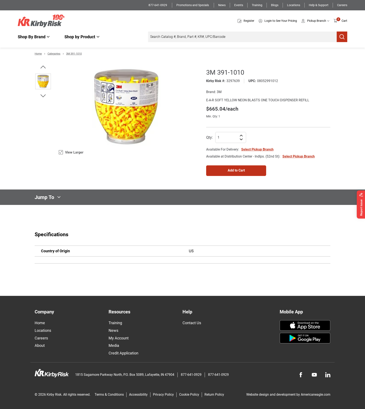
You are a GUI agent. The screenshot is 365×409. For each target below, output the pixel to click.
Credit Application (123, 353)
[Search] (342, 37)
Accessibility (138, 395)
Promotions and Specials (193, 5)
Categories (54, 53)
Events (238, 5)
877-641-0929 (158, 5)
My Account (119, 338)
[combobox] (242, 37)
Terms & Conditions (109, 395)
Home (38, 53)
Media (114, 345)
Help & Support (318, 5)
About (40, 345)
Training (257, 5)
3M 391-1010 (74, 53)
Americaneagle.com (315, 395)
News (222, 5)
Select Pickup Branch (257, 149)
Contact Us (191, 323)
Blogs (274, 5)
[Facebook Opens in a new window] (300, 374)
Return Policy (214, 395)
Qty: (209, 137)
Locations (293, 5)
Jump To (44, 197)
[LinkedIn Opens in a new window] (327, 374)
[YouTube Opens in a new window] (314, 374)
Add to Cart (236, 170)
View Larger (74, 152)
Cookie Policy (189, 395)
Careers (342, 5)
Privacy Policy (163, 395)
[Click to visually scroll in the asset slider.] (43, 67)
